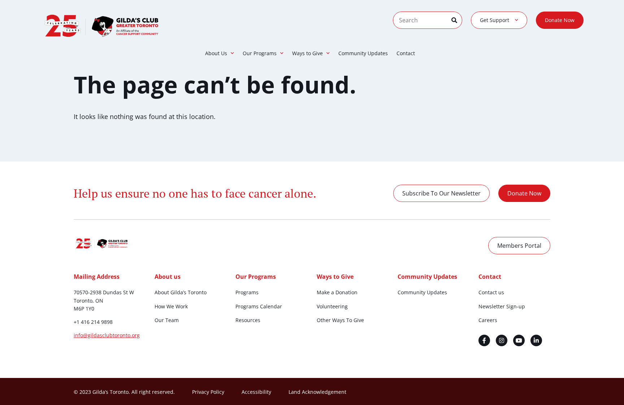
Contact (405, 53)
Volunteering (332, 306)
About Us (216, 53)
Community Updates (363, 53)
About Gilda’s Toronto (181, 292)
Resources (247, 320)
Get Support (494, 20)
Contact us (491, 292)
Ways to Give (307, 53)
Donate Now (560, 20)
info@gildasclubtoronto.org (107, 335)
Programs (247, 292)
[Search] (456, 20)
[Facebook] (484, 340)
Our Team (167, 320)
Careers (487, 320)
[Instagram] (501, 340)
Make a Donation (337, 292)
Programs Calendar (258, 306)
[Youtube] (519, 340)
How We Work (171, 306)
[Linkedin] (536, 340)
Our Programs (260, 53)
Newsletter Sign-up (501, 306)
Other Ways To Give (340, 320)
